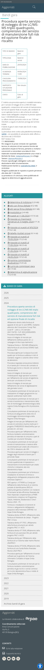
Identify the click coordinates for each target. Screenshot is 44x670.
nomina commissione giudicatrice (19, 261)
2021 (6, 588)
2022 (6, 583)
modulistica (15, 212)
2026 (6, 292)
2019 (6, 598)
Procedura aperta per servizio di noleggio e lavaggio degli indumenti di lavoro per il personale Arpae (23, 454)
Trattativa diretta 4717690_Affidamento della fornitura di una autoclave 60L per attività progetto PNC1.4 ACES (23, 532)
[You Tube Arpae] (9, 658)
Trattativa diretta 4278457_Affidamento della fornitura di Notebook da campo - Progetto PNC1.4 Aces (23, 517)
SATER (4, 134)
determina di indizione (21, 202)
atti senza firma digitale (21, 209)
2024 (6, 303)
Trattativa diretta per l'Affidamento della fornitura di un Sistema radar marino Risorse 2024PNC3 (23, 540)
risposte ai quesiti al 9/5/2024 (24, 227)
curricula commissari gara (22, 266)
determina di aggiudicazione (23, 272)
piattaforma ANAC (28, 166)
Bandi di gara (14, 286)
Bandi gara (9, 15)
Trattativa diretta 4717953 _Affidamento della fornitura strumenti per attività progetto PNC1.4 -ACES (21, 525)
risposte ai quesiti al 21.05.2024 (18, 249)
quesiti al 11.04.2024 (19, 215)
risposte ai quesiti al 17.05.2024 (18, 244)
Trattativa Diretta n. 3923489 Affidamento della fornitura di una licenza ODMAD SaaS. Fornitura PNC (23, 347)
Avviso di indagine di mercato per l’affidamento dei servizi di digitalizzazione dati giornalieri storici (22, 385)
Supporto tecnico (13, 653)
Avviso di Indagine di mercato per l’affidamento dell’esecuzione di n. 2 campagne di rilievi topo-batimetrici (20, 339)
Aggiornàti (8, 7)
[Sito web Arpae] (31, 619)
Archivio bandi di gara (14, 603)
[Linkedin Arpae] (13, 658)
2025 (6, 297)
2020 (6, 593)
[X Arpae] (4, 658)
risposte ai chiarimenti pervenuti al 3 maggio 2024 (21, 220)
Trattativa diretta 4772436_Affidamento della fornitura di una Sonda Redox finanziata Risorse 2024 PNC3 (23, 548)
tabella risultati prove (20, 233)
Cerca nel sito (34, 7)
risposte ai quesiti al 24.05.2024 (18, 255)
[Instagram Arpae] (18, 658)
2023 (6, 578)
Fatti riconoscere (6, 2)
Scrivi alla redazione (14, 648)
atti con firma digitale (20, 205)
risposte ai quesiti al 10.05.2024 (18, 238)
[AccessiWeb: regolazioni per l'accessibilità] (40, 666)
